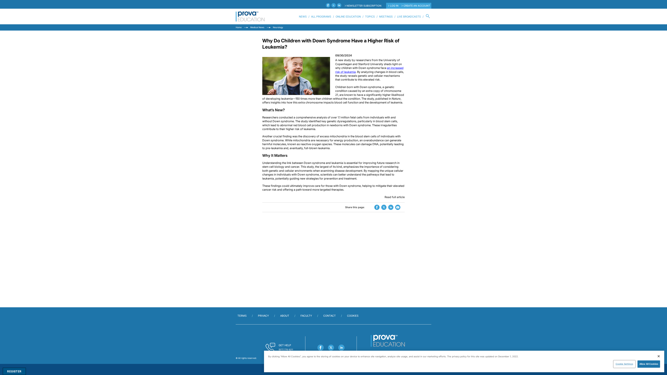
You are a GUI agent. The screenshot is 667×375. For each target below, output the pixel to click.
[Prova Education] (250, 16)
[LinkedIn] (339, 5)
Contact (329, 315)
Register (14, 371)
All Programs (321, 16)
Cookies (353, 315)
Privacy (263, 315)
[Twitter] (333, 5)
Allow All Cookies (648, 363)
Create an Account (417, 5)
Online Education (348, 16)
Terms (242, 315)
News (303, 16)
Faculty (306, 315)
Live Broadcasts (409, 16)
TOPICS (370, 16)
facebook (377, 207)
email (397, 207)
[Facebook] (328, 5)
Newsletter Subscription (364, 5)
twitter (383, 207)
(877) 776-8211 (286, 349)
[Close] (658, 356)
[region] (464, 361)
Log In (394, 5)
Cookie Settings (624, 363)
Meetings (386, 16)
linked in (390, 207)
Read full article (395, 197)
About (284, 315)
